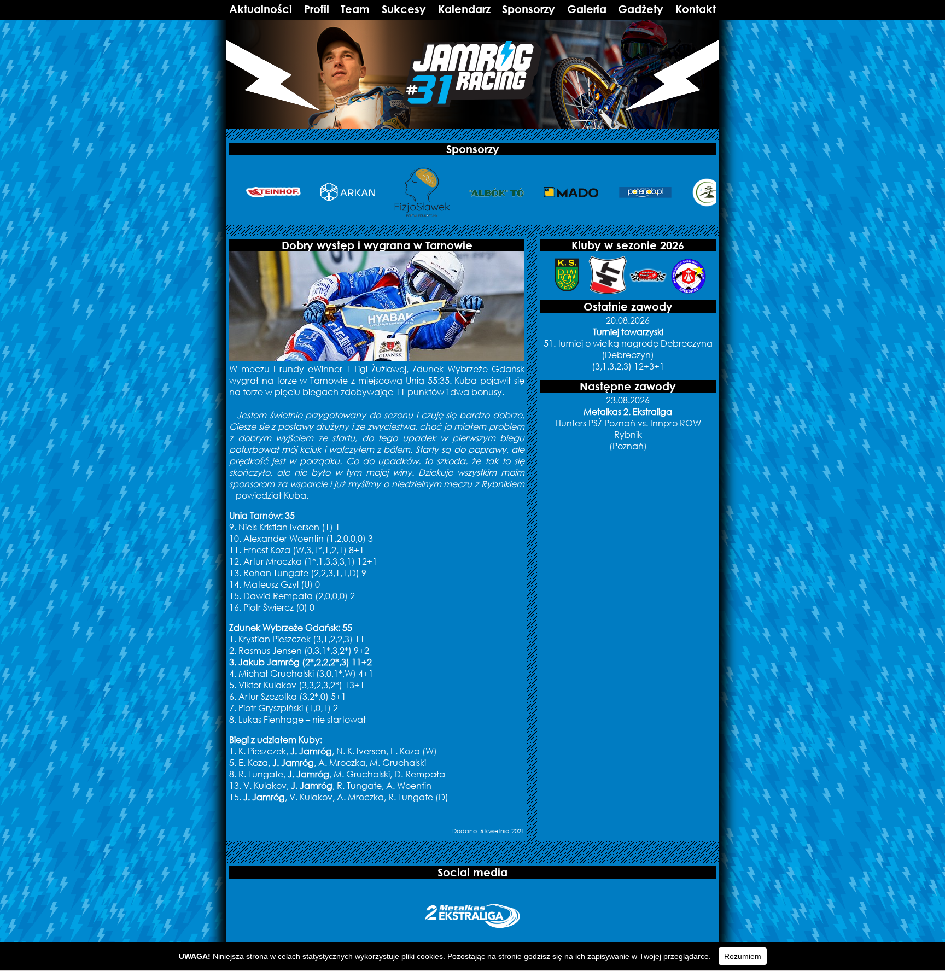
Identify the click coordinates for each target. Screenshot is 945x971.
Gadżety (640, 9)
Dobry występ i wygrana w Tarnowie (377, 245)
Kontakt (695, 9)
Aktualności (260, 9)
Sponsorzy (528, 9)
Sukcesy (404, 9)
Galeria (586, 9)
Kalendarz (464, 9)
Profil (316, 9)
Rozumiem (742, 956)
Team (355, 9)
